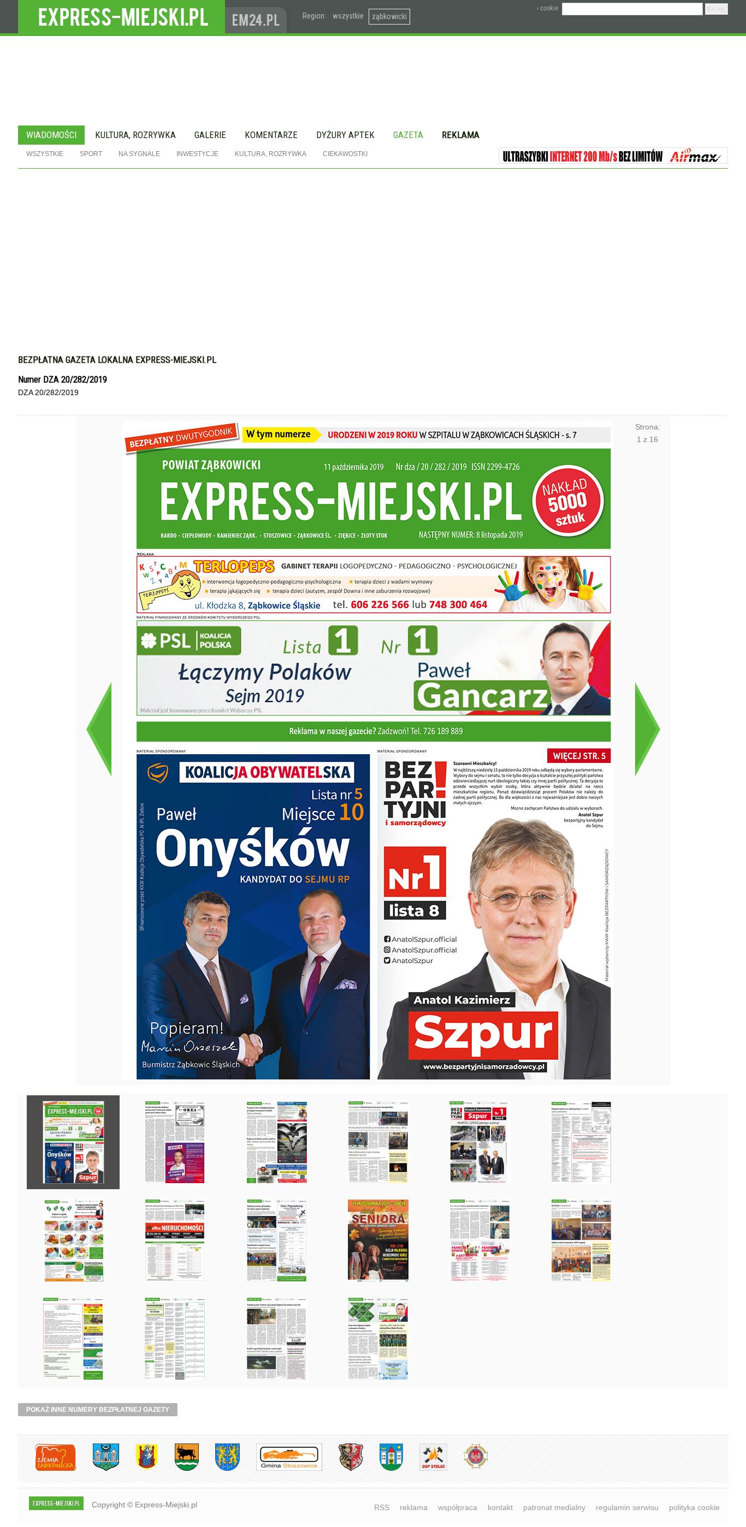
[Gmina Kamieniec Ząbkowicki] (219, 1469)
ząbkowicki (389, 16)
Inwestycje (197, 154)
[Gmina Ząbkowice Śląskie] (97, 1469)
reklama (414, 1507)
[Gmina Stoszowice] (281, 1469)
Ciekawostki (345, 154)
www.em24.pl (258, 16)
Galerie (210, 134)
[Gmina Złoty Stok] (342, 1469)
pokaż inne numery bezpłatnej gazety (97, 1409)
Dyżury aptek (345, 134)
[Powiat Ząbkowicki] (47, 1469)
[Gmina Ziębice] (383, 1469)
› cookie (547, 8)
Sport (91, 154)
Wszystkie (44, 154)
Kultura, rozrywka (135, 134)
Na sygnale (139, 154)
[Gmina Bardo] (138, 1469)
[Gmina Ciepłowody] (178, 1469)
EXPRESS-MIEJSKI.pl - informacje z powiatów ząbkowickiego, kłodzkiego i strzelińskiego (121, 17)
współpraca (457, 1507)
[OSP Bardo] (467, 1467)
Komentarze (271, 134)
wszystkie (348, 15)
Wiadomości (51, 134)
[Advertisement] (373, 266)
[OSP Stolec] (425, 1469)
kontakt (500, 1507)
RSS (381, 1507)
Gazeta (408, 134)
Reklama (460, 134)
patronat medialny (554, 1507)
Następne (647, 729)
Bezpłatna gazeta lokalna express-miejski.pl (117, 359)
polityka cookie (694, 1507)
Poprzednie (98, 729)
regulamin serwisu (627, 1507)
